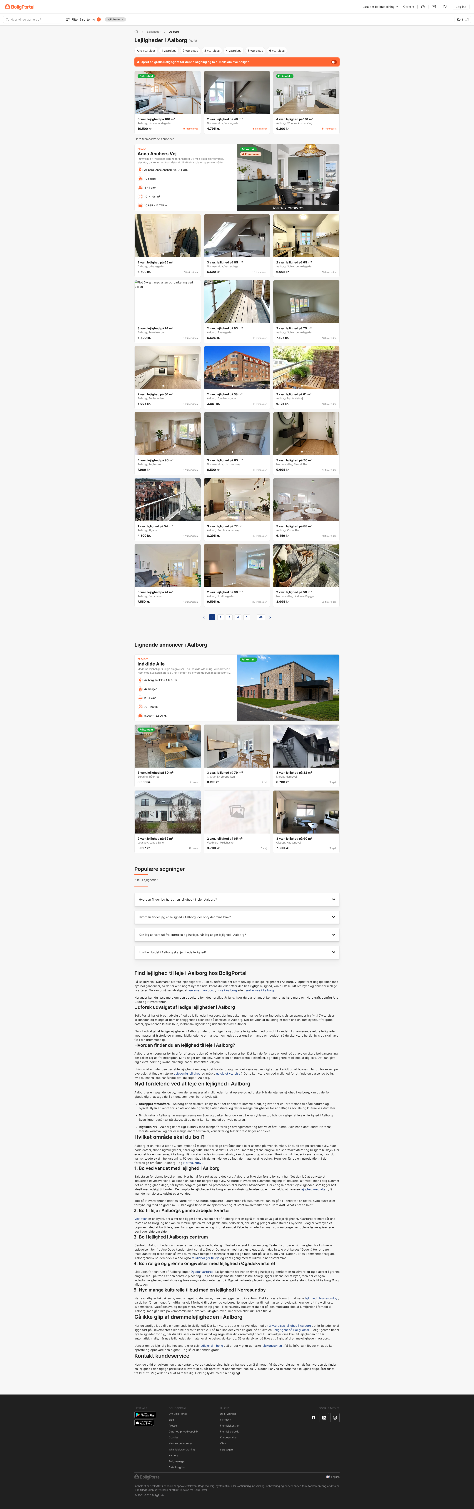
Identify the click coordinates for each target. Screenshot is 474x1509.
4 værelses (233, 50)
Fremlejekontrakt (230, 1425)
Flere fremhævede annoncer (154, 139)
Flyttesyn (225, 1419)
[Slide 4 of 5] (170, 111)
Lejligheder (153, 31)
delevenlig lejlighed (187, 1073)
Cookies (173, 1437)
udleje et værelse (228, 1073)
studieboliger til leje (205, 1258)
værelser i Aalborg (201, 990)
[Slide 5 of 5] (172, 111)
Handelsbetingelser (180, 1443)
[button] (237, 899)
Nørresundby (192, 1163)
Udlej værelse (228, 1413)
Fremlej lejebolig (229, 1431)
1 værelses (168, 50)
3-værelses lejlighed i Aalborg (290, 1325)
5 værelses (255, 50)
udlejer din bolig (212, 1345)
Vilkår (223, 1443)
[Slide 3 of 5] (167, 111)
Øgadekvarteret (202, 1272)
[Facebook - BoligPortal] (313, 1417)
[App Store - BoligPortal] (144, 1423)
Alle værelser (146, 50)
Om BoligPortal (178, 1413)
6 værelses (277, 50)
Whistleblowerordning (182, 1449)
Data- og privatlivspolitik (183, 1431)
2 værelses (190, 50)
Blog (171, 1419)
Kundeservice (228, 1437)
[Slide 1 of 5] (163, 111)
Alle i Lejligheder (146, 880)
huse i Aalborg (227, 990)
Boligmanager (177, 1461)
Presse (173, 1425)
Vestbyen (140, 1219)
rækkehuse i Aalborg (259, 990)
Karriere (173, 1455)
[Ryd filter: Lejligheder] (122, 19)
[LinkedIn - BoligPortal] (324, 1417)
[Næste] (270, 617)
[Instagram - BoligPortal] (335, 1417)
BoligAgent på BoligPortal (291, 1330)
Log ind (461, 7)
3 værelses (212, 50)
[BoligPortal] (19, 7)
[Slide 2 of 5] (165, 111)
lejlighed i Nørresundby (321, 1298)
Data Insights (177, 1467)
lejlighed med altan (314, 1189)
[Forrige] (204, 617)
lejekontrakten (272, 1345)
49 (261, 617)
